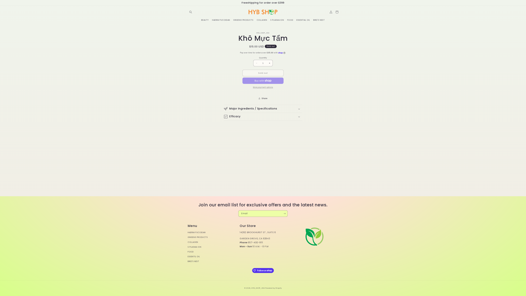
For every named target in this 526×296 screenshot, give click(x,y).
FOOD (191, 251)
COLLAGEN (193, 242)
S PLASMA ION (194, 247)
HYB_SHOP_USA (258, 288)
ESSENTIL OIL (194, 256)
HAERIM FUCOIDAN (197, 232)
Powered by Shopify (273, 288)
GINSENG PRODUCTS (198, 237)
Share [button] (265, 98)
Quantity (263, 57)
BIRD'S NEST (193, 261)
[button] (191, 12)
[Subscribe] (284, 213)
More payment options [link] (263, 87)
